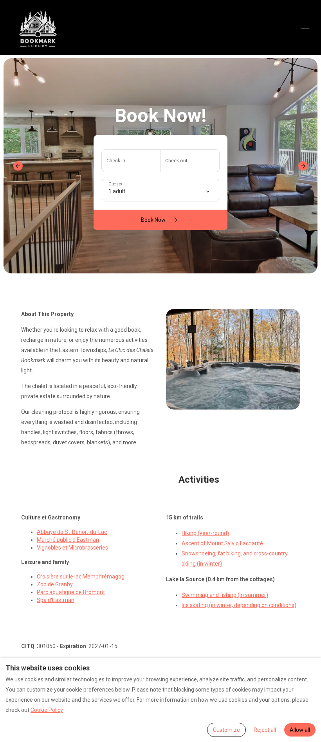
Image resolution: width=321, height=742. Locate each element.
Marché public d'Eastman (68, 540)
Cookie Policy (47, 710)
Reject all (265, 730)
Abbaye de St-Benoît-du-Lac (72, 532)
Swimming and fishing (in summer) (225, 595)
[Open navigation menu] (305, 29)
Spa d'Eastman (55, 600)
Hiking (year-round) (205, 533)
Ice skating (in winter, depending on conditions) (239, 605)
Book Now (153, 220)
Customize (226, 730)
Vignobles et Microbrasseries (72, 547)
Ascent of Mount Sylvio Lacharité (222, 543)
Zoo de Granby (55, 584)
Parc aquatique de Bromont (71, 592)
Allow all (300, 730)
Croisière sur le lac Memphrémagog (80, 576)
